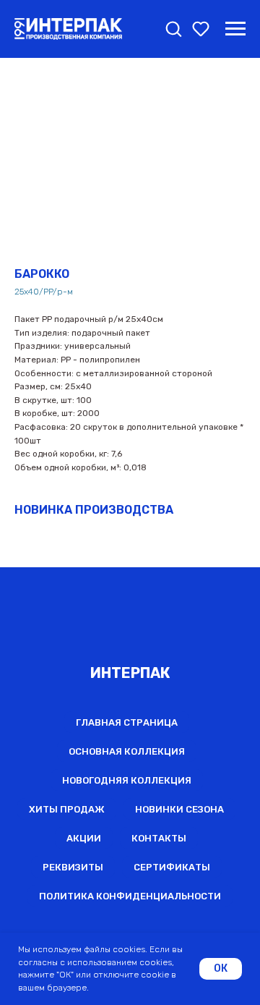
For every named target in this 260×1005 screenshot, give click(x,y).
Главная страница (127, 722)
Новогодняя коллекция (126, 780)
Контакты (158, 838)
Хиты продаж (67, 809)
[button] (173, 28)
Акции (83, 838)
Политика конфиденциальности (130, 896)
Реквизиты (73, 867)
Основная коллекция (127, 751)
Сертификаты (172, 867)
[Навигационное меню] (235, 29)
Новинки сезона (179, 809)
